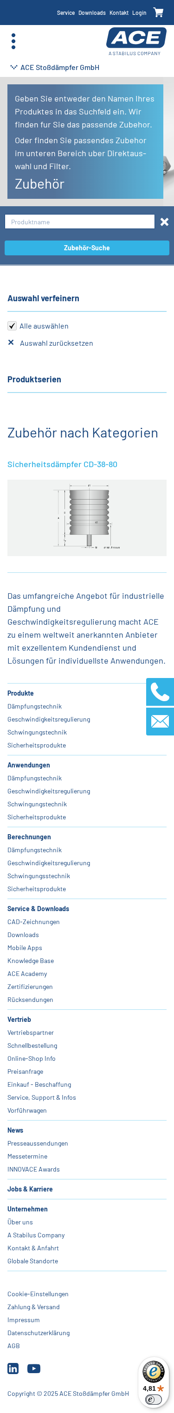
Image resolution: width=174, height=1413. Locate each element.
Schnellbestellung (32, 1045)
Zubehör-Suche (87, 248)
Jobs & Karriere (30, 1189)
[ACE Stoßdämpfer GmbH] (136, 41)
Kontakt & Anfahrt (33, 1248)
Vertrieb (19, 1019)
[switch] (153, 1399)
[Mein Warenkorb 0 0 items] (158, 13)
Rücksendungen (30, 999)
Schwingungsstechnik (38, 876)
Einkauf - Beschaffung (39, 1084)
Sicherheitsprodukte (36, 745)
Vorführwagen (27, 1110)
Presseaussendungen (37, 1143)
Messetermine (27, 1156)
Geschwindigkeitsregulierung (48, 719)
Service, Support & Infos (41, 1097)
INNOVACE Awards (33, 1169)
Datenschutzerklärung (38, 1333)
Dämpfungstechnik (34, 706)
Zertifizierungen (30, 986)
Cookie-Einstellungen (38, 1294)
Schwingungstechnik (37, 732)
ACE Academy (27, 973)
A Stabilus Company (35, 1235)
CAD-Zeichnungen (33, 921)
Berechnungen (29, 837)
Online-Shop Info (31, 1058)
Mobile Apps (24, 947)
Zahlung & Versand (33, 1307)
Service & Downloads (38, 908)
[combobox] (80, 221)
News (15, 1130)
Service (66, 12)
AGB (13, 1346)
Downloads (92, 12)
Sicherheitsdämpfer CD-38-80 (62, 464)
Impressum (23, 1320)
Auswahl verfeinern (43, 298)
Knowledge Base (30, 960)
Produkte (20, 693)
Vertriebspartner (30, 1032)
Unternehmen (27, 1209)
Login (139, 12)
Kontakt (119, 12)
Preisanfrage (25, 1071)
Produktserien (34, 379)
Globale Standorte (32, 1261)
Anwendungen (28, 765)
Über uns (20, 1222)
